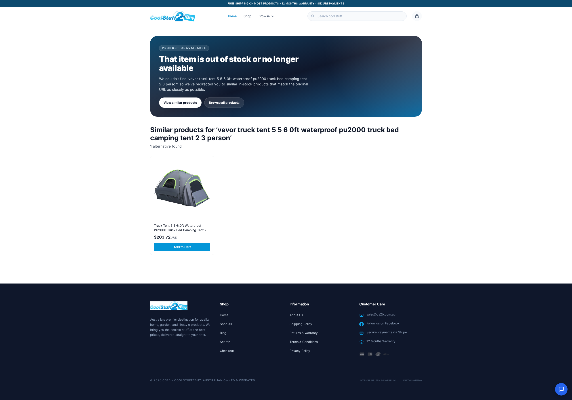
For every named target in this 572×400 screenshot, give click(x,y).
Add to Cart (182, 247)
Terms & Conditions (304, 342)
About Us (296, 315)
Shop (247, 16)
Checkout (227, 351)
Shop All (226, 324)
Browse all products (224, 102)
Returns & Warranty (304, 333)
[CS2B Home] (172, 16)
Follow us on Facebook (383, 323)
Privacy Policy (300, 351)
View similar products (180, 102)
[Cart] (417, 16)
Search (225, 342)
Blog (223, 333)
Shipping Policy (301, 324)
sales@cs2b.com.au (380, 314)
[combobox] (357, 16)
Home (232, 16)
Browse (264, 16)
